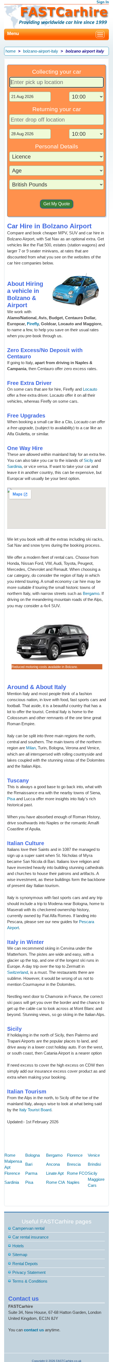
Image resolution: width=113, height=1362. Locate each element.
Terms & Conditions (29, 1281)
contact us (34, 1330)
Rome (9, 1155)
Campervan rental (28, 1228)
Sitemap (19, 1254)
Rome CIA (55, 1182)
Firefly (33, 323)
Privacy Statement (29, 1272)
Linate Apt (55, 1173)
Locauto (90, 389)
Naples (73, 1182)
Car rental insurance (30, 1237)
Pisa (11, 798)
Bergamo (91, 593)
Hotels (18, 1245)
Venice (94, 1155)
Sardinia (14, 466)
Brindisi (94, 1164)
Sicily (88, 460)
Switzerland (17, 972)
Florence (75, 1155)
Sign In (103, 2)
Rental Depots (25, 1263)
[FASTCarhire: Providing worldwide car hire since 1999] (56, 16)
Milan (31, 747)
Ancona (53, 1164)
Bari (28, 1164)
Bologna (32, 1155)
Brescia (74, 1164)
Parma (31, 1173)
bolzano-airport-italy (40, 51)
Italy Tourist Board (35, 1109)
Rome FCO (77, 1173)
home (10, 51)
